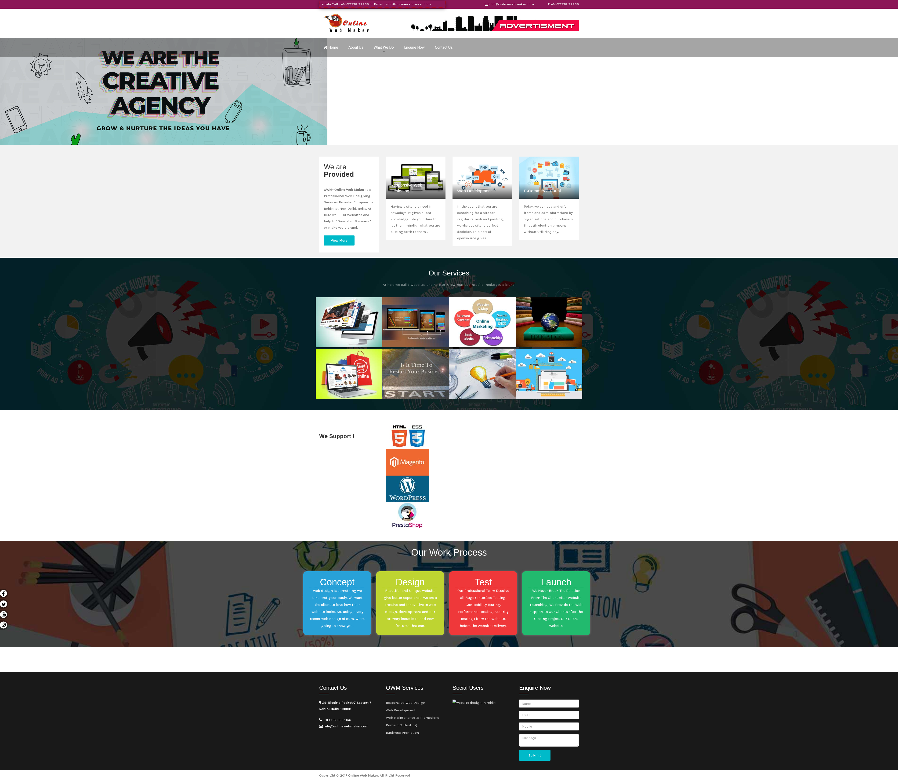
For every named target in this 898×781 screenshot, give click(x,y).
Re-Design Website (405, 356)
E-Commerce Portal (542, 191)
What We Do (384, 47)
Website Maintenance (540, 356)
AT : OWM (327, 310)
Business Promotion (472, 304)
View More (339, 240)
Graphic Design (468, 356)
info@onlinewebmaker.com (358, 4)
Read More (336, 338)
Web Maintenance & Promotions (412, 717)
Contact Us (444, 47)
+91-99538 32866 (565, 4)
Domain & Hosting (401, 725)
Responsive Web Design (405, 702)
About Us (355, 47)
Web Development (474, 191)
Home (332, 47)
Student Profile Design (541, 304)
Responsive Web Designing (406, 188)
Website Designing (337, 304)
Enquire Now (414, 47)
